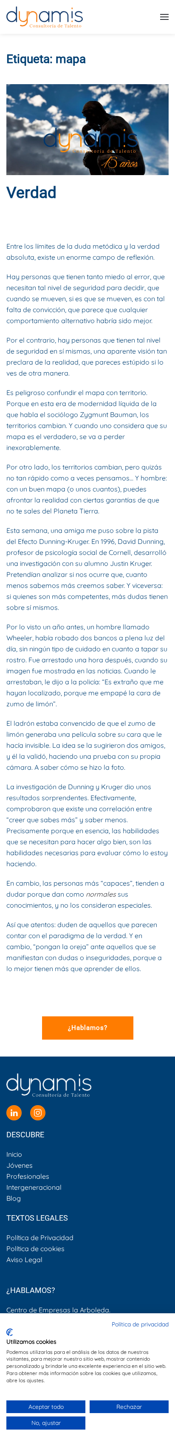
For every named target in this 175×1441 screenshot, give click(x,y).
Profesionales (27, 1176)
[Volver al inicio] (44, 17)
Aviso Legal (24, 1259)
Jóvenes (19, 1165)
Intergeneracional (34, 1187)
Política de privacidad (140, 1324)
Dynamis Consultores (83, 214)
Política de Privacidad (39, 1237)
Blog (86, 220)
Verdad (31, 193)
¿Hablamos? (87, 1028)
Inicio (14, 1154)
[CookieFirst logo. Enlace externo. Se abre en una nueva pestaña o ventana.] (9, 1332)
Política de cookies (35, 1248)
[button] (164, 17)
